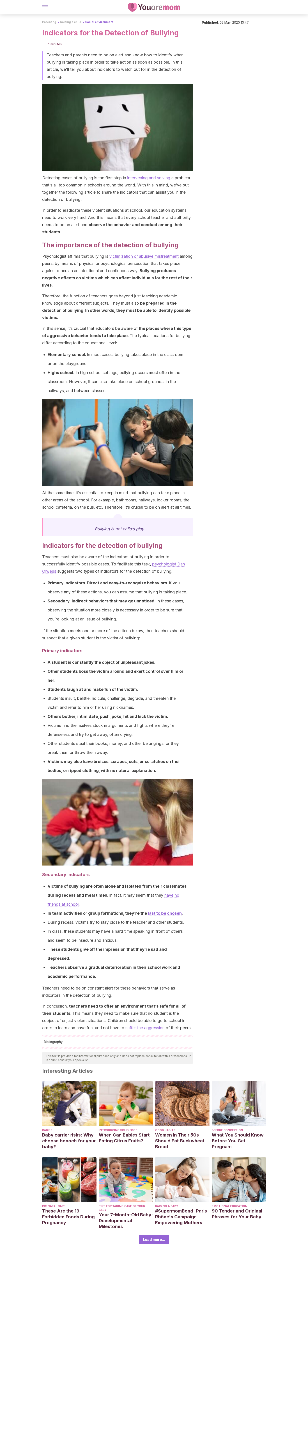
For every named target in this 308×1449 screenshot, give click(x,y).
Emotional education (229, 1206)
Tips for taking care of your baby (122, 1208)
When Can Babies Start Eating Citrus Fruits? (124, 1138)
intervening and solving (148, 177)
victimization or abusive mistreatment (144, 256)
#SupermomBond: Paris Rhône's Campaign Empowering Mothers (181, 1216)
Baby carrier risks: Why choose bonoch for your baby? (69, 1140)
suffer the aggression (145, 1027)
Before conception (227, 1130)
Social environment (99, 22)
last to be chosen (165, 913)
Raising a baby (166, 1206)
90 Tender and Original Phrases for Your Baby (237, 1213)
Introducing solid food (118, 1130)
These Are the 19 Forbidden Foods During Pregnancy (68, 1216)
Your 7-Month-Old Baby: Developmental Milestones (126, 1220)
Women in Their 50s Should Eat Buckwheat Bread (180, 1140)
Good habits (165, 1130)
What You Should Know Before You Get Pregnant (238, 1140)
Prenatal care (53, 1206)
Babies (47, 1130)
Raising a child (70, 22)
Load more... (154, 1239)
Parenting (49, 22)
